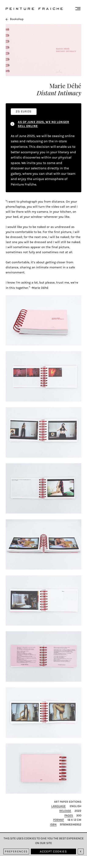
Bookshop (16, 19)
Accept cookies (53, 851)
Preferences (16, 851)
